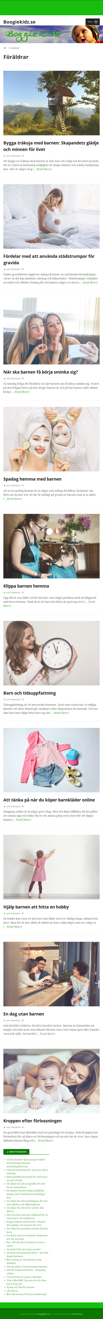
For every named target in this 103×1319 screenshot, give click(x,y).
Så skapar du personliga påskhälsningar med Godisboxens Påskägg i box (26, 1194)
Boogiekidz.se (19, 22)
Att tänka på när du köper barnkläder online (49, 800)
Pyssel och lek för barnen (20, 1287)
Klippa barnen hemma (26, 586)
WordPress (77, 1314)
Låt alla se (12, 1290)
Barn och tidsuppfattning (29, 693)
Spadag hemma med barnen (32, 479)
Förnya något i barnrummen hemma (27, 1266)
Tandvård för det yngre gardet (24, 1249)
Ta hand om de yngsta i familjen (24, 1277)
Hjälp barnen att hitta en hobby (36, 907)
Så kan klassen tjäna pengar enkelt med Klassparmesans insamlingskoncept (26, 1163)
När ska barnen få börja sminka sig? (40, 372)
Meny (90, 21)
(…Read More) (42, 169)
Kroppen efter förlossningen (32, 1121)
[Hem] (5, 48)
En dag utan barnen (23, 1014)
